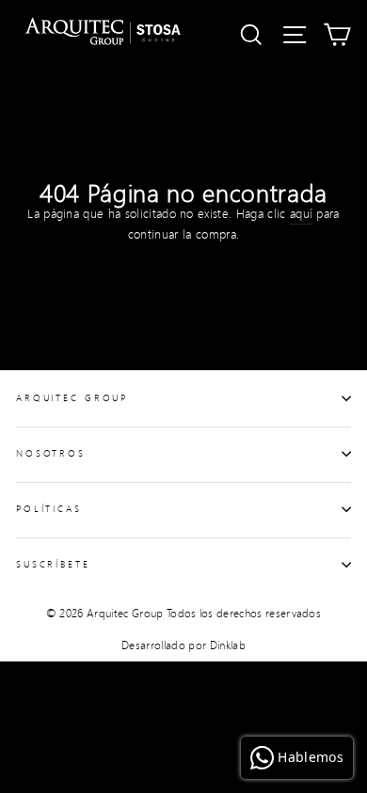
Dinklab (228, 645)
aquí (301, 213)
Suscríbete (53, 563)
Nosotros (51, 452)
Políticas (49, 508)
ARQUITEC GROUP (72, 397)
